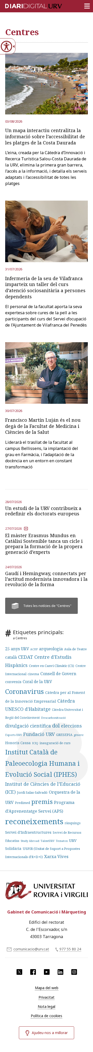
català (11, 657)
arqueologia (51, 649)
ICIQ (35, 743)
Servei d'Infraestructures (28, 832)
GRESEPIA (64, 734)
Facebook (33, 972)
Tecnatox (62, 841)
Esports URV (13, 735)
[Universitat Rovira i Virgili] (46, 892)
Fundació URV (39, 734)
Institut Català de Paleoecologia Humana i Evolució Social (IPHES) (42, 763)
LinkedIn (60, 972)
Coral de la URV (37, 681)
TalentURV (48, 841)
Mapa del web (46, 987)
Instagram (74, 972)
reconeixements (34, 821)
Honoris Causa (18, 742)
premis (42, 801)
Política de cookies (46, 1015)
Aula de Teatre (75, 649)
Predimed (22, 803)
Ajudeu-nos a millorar (50, 1032)
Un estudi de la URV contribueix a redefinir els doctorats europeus (43, 511)
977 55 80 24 (70, 949)
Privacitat (46, 997)
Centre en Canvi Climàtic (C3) (51, 665)
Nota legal (46, 1006)
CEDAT (25, 657)
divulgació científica (28, 726)
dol (56, 725)
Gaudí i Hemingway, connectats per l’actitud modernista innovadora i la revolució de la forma (46, 579)
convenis (13, 681)
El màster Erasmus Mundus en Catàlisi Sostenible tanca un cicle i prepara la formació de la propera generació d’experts (44, 543)
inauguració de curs (55, 743)
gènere (79, 735)
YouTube (47, 972)
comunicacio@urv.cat (31, 949)
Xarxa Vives (56, 856)
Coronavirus (24, 691)
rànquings (73, 823)
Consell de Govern (58, 673)
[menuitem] (46, 988)
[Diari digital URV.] (27, 5)
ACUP (34, 649)
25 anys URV (17, 649)
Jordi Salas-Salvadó (32, 792)
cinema (33, 674)
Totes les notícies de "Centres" (47, 605)
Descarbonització (53, 718)
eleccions (71, 726)
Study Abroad (30, 841)
